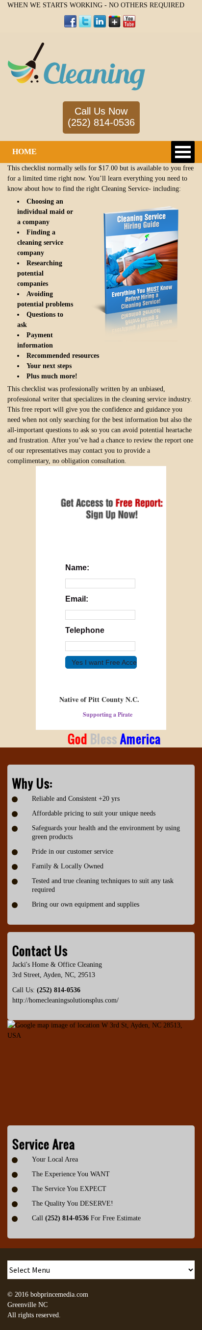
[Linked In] (100, 21)
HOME (24, 151)
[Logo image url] (76, 66)
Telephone (84, 630)
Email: (76, 599)
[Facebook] (70, 21)
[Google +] (114, 21)
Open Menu (183, 152)
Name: (77, 567)
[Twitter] (85, 21)
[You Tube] (129, 21)
